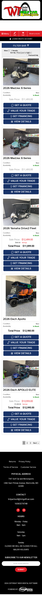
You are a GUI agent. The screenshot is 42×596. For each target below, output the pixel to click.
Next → (36, 443)
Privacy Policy (24, 461)
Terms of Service (10, 467)
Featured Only (33, 55)
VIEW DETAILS (22, 121)
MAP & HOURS (35, 33)
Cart (23, 35)
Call (14, 35)
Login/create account (22, 39)
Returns (12, 461)
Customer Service (28, 467)
